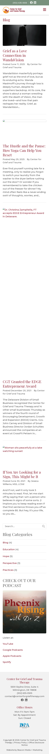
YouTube (8, 643)
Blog (5, 542)
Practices (8, 570)
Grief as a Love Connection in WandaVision (15, 55)
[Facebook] (31, 2)
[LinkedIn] (35, 2)
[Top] (46, 751)
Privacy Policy (20, 743)
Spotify (7, 662)
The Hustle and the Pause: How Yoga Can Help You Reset (24, 150)
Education (9, 549)
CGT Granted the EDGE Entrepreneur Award (22, 383)
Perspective (10, 563)
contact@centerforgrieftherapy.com (24, 696)
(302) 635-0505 (24, 693)
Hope (6, 556)
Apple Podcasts (12, 656)
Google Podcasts (13, 650)
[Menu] (44, 10)
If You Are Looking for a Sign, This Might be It (22, 474)
